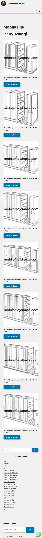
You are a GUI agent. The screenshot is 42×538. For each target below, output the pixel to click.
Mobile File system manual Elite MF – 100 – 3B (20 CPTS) (20, 129)
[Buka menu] (21, 16)
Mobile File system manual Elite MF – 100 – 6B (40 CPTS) (20, 381)
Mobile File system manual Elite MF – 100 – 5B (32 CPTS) (20, 280)
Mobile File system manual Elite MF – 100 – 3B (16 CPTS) (20, 79)
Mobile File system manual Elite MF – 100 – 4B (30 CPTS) (20, 230)
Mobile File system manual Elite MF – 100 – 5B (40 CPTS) (20, 331)
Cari (35, 450)
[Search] (30, 530)
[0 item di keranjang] (39, 11)
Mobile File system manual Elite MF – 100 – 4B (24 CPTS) (20, 179)
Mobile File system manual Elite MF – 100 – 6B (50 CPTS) (20, 431)
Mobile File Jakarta (17, 4)
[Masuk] (36, 11)
